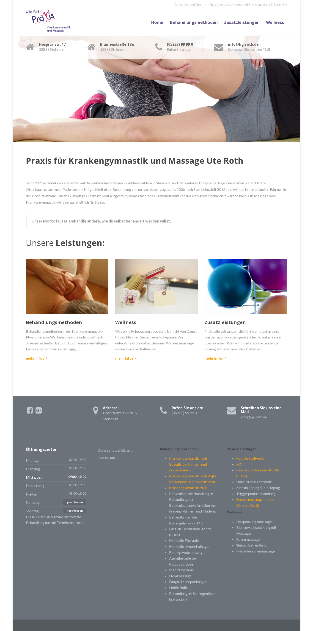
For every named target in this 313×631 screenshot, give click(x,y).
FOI (239, 464)
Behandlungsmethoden (194, 22)
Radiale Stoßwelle (250, 458)
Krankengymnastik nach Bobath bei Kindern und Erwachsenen (188, 464)
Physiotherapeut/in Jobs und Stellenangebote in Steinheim (248, 4)
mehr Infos (35, 358)
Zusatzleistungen (242, 22)
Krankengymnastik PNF (188, 487)
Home (157, 22)
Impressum (106, 457)
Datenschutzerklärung (115, 450)
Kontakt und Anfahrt (187, 4)
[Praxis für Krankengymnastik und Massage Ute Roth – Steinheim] (50, 22)
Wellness (275, 22)
